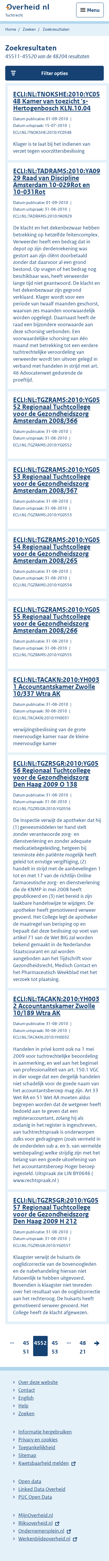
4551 (26, 1349)
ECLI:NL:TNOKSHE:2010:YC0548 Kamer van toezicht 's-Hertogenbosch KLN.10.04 (56, 101)
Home (10, 29)
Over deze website (38, 1382)
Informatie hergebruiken (45, 1432)
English (26, 1398)
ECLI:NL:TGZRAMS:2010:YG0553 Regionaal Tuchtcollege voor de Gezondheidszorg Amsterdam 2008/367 (56, 480)
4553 (55, 1349)
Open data (29, 1481)
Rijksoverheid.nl (35, 1523)
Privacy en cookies (38, 1439)
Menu (93, 10)
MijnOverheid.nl (35, 1515)
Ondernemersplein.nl (41, 1531)
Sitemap (27, 1455)
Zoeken (29, 29)
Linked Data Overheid (41, 1489)
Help (23, 1406)
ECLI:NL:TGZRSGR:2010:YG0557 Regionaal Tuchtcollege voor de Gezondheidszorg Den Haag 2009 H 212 (56, 1211)
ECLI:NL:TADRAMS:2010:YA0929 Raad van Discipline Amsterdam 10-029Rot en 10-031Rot (56, 181)
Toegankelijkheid (36, 1447)
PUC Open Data (35, 1497)
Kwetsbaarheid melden (43, 1463)
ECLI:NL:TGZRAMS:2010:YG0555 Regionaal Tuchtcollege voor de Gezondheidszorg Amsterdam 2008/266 (56, 620)
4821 (83, 1349)
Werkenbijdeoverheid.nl (44, 1539)
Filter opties (54, 73)
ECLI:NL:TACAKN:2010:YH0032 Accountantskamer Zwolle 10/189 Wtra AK (56, 1006)
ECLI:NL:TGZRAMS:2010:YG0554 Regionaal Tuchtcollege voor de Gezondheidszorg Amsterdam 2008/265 (56, 550)
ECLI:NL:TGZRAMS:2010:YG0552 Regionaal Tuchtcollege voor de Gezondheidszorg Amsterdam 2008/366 (56, 410)
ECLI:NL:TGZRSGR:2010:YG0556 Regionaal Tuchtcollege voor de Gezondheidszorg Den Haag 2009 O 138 (56, 774)
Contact (26, 1390)
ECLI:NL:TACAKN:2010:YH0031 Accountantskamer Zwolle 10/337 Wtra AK (56, 687)
